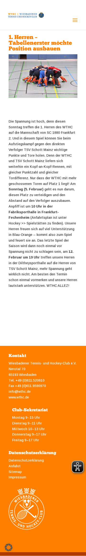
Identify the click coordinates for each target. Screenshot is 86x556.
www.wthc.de (19, 397)
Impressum (17, 477)
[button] (8, 547)
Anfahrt (15, 466)
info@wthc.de (20, 391)
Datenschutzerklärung (26, 460)
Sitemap (15, 472)
